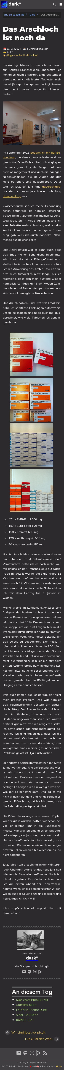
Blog (33, 15)
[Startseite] (4, 4)
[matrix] (35, 973)
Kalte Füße (24, 1020)
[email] (24, 973)
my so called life (14, 15)
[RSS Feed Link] (45, 1054)
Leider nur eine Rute (31, 1010)
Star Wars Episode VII (32, 999)
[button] (61, 4)
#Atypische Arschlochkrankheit (22, 55)
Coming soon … (27, 1004)
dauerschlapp (51, 186)
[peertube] (40, 973)
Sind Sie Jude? (27, 1015)
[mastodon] (30, 973)
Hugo (59, 1066)
